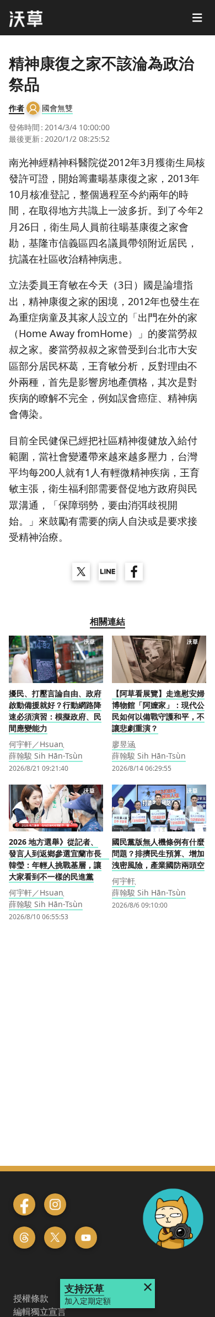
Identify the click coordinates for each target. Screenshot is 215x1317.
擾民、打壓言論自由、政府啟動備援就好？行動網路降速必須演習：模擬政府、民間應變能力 (55, 710)
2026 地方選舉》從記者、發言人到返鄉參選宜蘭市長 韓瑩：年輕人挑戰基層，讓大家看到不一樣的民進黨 (59, 859)
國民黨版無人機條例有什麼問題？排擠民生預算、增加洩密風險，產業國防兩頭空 (158, 853)
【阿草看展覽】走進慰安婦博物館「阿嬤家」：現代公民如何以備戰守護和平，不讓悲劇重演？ (158, 710)
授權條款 (31, 1298)
